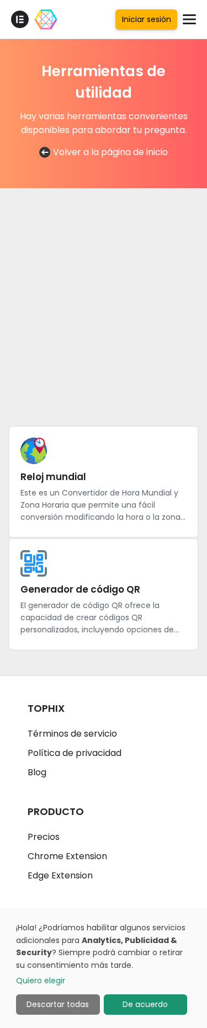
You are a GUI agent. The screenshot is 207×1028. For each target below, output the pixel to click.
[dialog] (103, 968)
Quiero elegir (40, 980)
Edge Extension (60, 875)
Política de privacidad (74, 753)
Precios (44, 836)
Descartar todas (57, 1004)
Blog (37, 772)
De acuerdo (145, 1004)
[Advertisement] (103, 302)
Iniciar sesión (146, 19)
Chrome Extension (67, 856)
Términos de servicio (72, 733)
